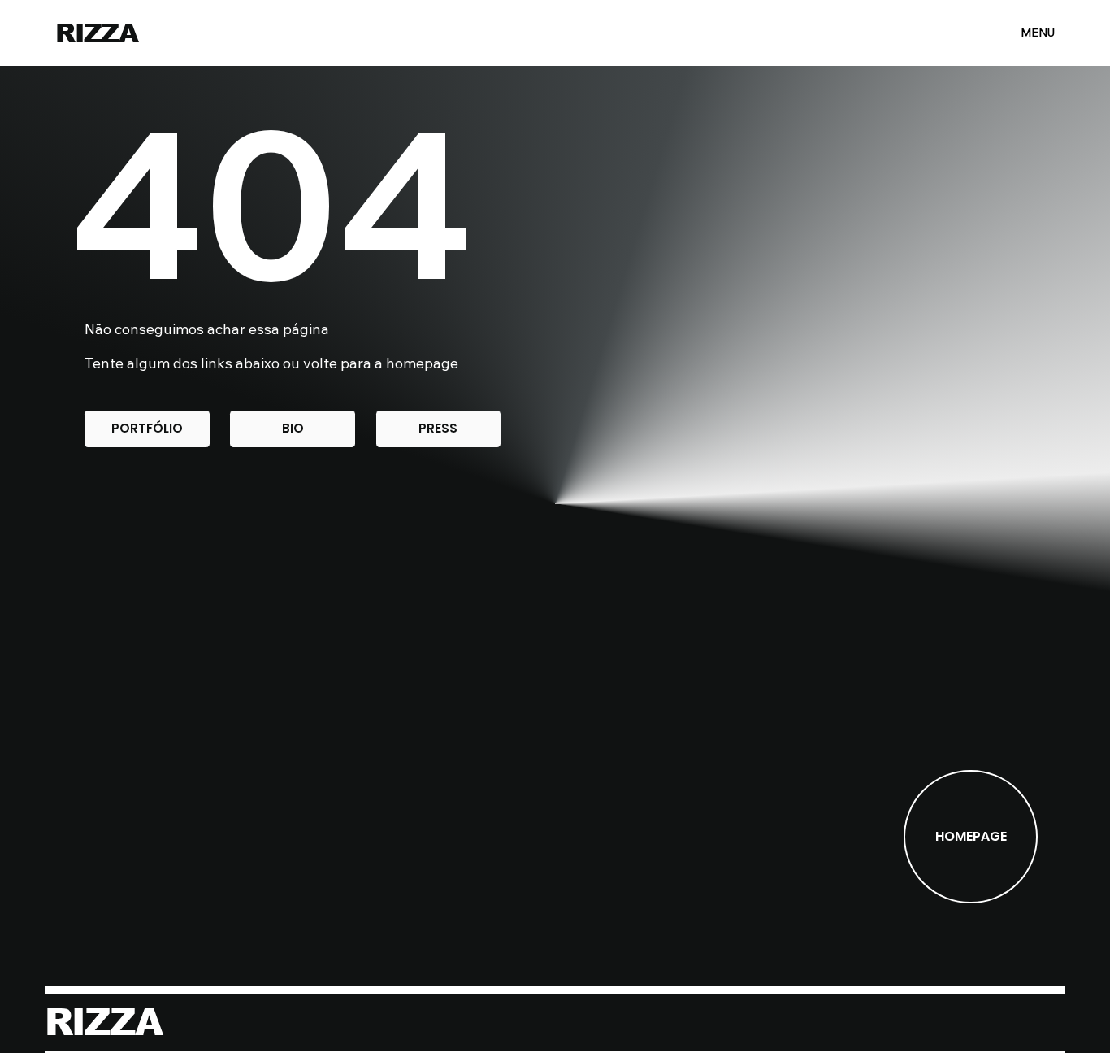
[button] (147, 429)
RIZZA (96, 33)
